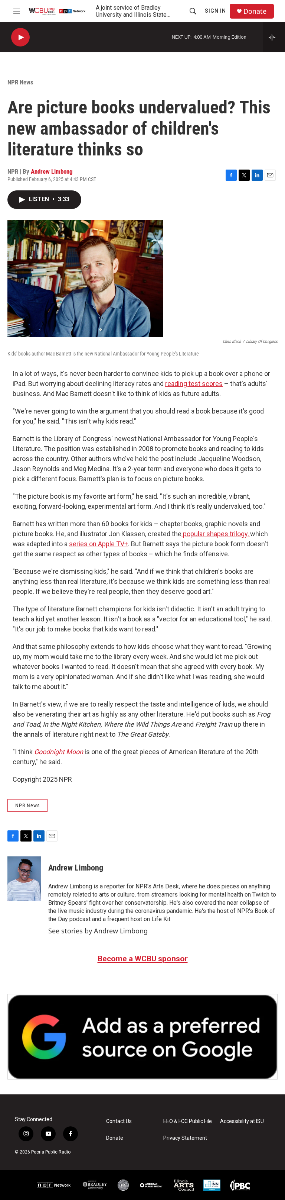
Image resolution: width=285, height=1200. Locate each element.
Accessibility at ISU (242, 1121)
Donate (254, 11)
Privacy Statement (185, 1138)
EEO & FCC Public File (187, 1121)
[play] (20, 37)
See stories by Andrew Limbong (98, 930)
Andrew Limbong (52, 171)
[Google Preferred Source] (142, 1036)
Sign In (215, 11)
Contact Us (119, 1121)
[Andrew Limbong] (24, 878)
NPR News (20, 82)
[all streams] (274, 37)
